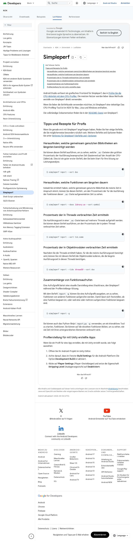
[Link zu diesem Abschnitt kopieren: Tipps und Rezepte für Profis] (88, 124)
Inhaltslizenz (113, 389)
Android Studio (110, 3)
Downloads (24, 17)
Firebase (41, 511)
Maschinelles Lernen (59, 459)
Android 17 (90, 454)
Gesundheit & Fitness (59, 465)
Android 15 (90, 462)
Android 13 (90, 471)
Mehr (29, 3)
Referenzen (74, 17)
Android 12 (90, 475)
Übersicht (7, 17)
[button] (17, 70)
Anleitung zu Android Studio (107, 460)
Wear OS (73, 463)
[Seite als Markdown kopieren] (81, 57)
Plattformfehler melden (123, 455)
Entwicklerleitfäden (107, 466)
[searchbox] (17, 25)
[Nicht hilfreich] (123, 47)
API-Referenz (106, 472)
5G (55, 481)
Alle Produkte (43, 519)
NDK (5, 10)
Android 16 (90, 458)
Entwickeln (66, 47)
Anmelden (125, 3)
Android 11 (90, 479)
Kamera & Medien (58, 472)
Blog (40, 482)
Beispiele (41, 17)
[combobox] (59, 3)
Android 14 (90, 467)
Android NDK (106, 482)
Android (41, 457)
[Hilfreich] (119, 47)
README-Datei (96, 113)
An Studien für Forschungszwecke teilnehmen (123, 478)
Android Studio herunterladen (107, 477)
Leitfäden (57, 17)
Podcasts (41, 486)
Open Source (43, 473)
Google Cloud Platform (47, 515)
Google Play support (122, 470)
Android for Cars (74, 474)
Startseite (47, 47)
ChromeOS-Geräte (75, 468)
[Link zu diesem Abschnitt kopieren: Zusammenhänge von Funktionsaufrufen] (95, 280)
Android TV (74, 480)
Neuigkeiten (43, 477)
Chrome (41, 507)
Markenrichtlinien (67, 528)
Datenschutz (59, 477)
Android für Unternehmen (43, 462)
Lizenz (54, 528)
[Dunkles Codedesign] (122, 169)
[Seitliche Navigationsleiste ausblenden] (31, 536)
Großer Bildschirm (74, 458)
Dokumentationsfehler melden (123, 462)
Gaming (57, 454)
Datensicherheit (44, 468)
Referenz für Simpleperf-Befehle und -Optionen (74, 136)
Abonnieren (100, 534)
